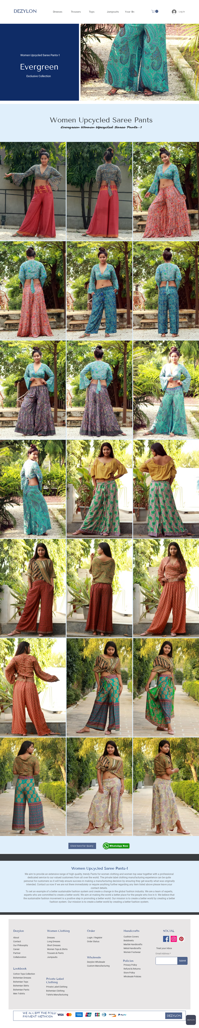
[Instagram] (174, 939)
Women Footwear (132, 952)
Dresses (51, 937)
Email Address (162, 953)
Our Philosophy (20, 945)
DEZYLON (25, 11)
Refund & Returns (132, 969)
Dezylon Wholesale (96, 962)
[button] (132, 12)
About (16, 937)
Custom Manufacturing (98, 966)
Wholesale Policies (132, 976)
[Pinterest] (181, 939)
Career (16, 949)
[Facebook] (166, 939)
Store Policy (129, 972)
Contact (17, 941)
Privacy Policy (130, 965)
